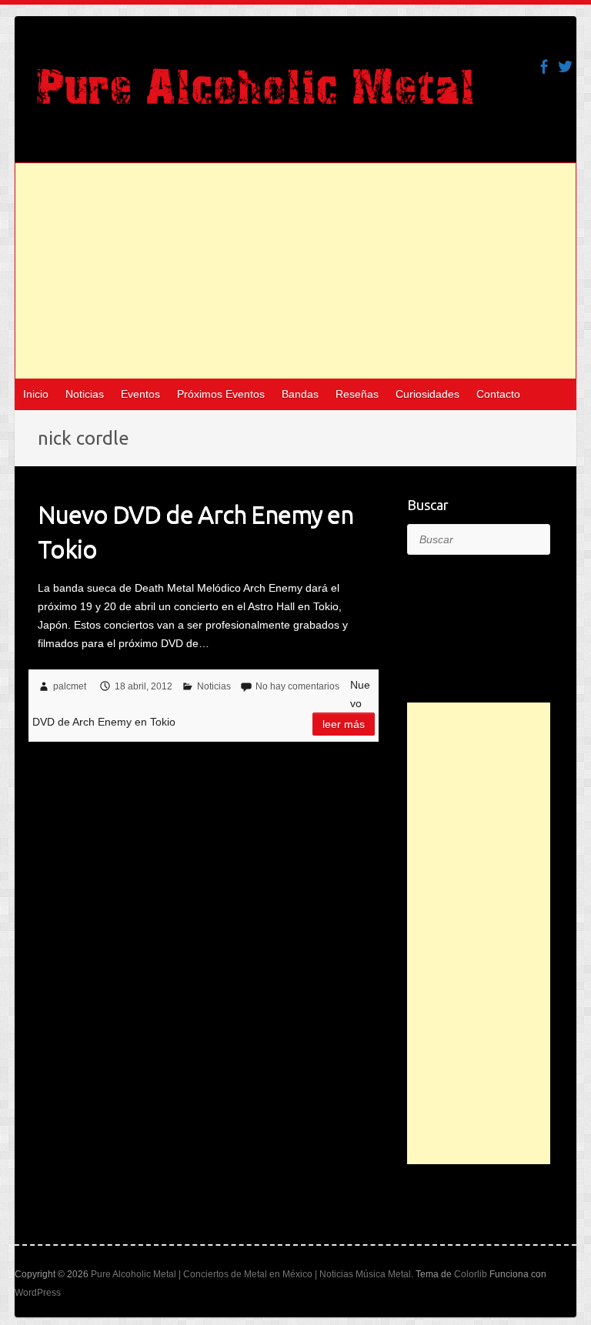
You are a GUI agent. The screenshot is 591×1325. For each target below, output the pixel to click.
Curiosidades (427, 394)
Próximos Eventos (221, 394)
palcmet (69, 686)
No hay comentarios (297, 686)
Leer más (343, 724)
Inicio (35, 394)
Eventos (140, 394)
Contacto (498, 394)
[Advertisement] (295, 271)
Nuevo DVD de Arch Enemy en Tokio (195, 531)
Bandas (300, 394)
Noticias (84, 394)
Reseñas (357, 394)
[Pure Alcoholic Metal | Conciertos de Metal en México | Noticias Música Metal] (255, 93)
